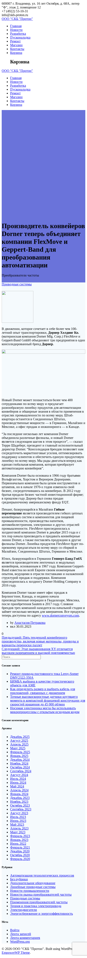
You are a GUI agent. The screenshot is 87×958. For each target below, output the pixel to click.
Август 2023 (19, 813)
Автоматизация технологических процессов (42, 875)
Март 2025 (17, 748)
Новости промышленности (29, 890)
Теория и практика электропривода (35, 906)
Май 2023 (17, 824)
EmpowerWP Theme (16, 952)
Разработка (18, 33)
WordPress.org (20, 941)
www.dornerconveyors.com (60, 615)
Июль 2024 (18, 779)
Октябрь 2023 (20, 805)
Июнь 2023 (18, 821)
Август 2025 (19, 740)
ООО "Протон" (17, 19)
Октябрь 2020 (20, 855)
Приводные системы (17, 284)
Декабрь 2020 (20, 851)
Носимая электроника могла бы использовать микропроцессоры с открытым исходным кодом (44, 710)
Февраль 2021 (20, 847)
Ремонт (15, 41)
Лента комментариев (25, 938)
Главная (16, 26)
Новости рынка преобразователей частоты (41, 894)
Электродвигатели (23, 910)
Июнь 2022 (18, 843)
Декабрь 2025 (20, 737)
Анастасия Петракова (29, 622)
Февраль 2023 (20, 836)
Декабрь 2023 (20, 798)
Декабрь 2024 (20, 759)
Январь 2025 (19, 756)
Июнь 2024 (18, 782)
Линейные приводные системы (33, 887)
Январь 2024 (19, 794)
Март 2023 (17, 832)
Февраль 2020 (20, 859)
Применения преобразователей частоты (39, 902)
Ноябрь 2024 (19, 763)
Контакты (17, 49)
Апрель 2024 (19, 790)
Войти (14, 930)
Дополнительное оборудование (32, 883)
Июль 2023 (18, 817)
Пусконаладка (20, 37)
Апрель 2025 (19, 744)
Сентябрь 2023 (20, 809)
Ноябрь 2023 (19, 801)
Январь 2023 (19, 840)
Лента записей (20, 934)
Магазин (16, 45)
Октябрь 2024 (20, 767)
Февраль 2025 (20, 752)
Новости (16, 30)
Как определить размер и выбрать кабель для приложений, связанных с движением (42, 691)
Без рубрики (19, 879)
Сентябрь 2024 (20, 771)
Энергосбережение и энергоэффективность (41, 913)
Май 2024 (17, 786)
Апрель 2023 (19, 828)
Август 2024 (19, 775)
